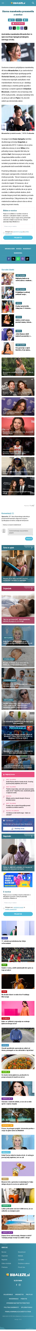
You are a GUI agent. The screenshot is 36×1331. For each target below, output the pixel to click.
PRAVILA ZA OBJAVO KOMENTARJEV (12, 525)
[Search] (33, 3)
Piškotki (24, 1299)
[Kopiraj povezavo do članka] (25, 28)
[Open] (4, 3)
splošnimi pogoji (18, 232)
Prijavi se (18, 238)
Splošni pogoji (26, 1307)
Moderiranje (13, 1299)
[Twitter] (14, 28)
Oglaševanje (8, 1294)
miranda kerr (10, 249)
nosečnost (27, 249)
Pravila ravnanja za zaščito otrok (18, 1311)
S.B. (12, 20)
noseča (19, 249)
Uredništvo (19, 1294)
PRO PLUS (29, 1294)
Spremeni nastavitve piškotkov (18, 1303)
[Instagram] (19, 1284)
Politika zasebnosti (11, 1307)
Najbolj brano (10, 774)
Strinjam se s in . (17, 233)
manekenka (18, 253)
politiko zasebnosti (11, 909)
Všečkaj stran (19, 829)
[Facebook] (10, 28)
